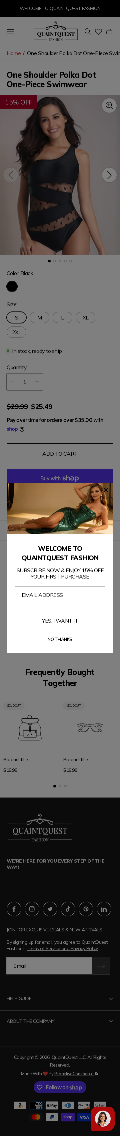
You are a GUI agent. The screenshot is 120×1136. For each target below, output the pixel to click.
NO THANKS (60, 639)
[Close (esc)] (106, 490)
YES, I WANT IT (60, 620)
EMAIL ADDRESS (42, 595)
